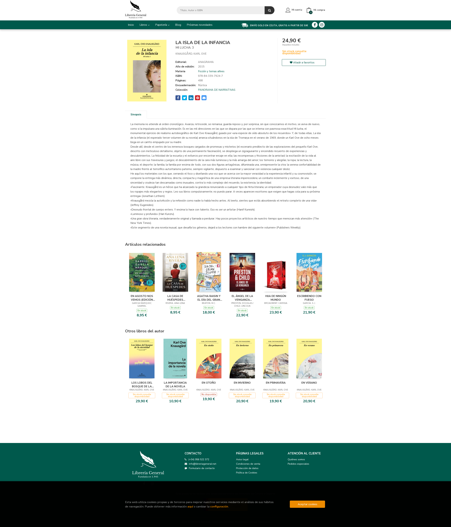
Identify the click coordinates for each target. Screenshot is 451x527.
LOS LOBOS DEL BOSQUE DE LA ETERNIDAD (141, 384)
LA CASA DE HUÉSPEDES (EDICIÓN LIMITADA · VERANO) (175, 297)
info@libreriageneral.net (202, 464)
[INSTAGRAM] (322, 25)
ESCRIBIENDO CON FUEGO (309, 297)
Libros (144, 25)
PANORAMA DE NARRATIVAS (216, 90)
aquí (190, 506)
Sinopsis (136, 114)
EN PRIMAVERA (276, 383)
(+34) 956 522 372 (198, 459)
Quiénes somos (296, 459)
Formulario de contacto (202, 468)
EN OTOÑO (209, 383)
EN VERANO (309, 383)
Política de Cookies (246, 472)
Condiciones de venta (248, 464)
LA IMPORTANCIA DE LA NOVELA (175, 384)
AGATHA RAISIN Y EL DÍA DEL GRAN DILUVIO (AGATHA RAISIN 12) (209, 297)
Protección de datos (247, 468)
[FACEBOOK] (315, 25)
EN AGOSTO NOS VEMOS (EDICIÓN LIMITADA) (142, 297)
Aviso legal (242, 459)
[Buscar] (269, 10)
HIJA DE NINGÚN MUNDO (275, 297)
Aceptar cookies (307, 504)
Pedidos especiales (298, 464)
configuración (219, 506)
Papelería (161, 25)
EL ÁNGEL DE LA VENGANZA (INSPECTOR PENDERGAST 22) (242, 297)
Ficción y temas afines (211, 71)
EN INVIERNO (242, 383)
